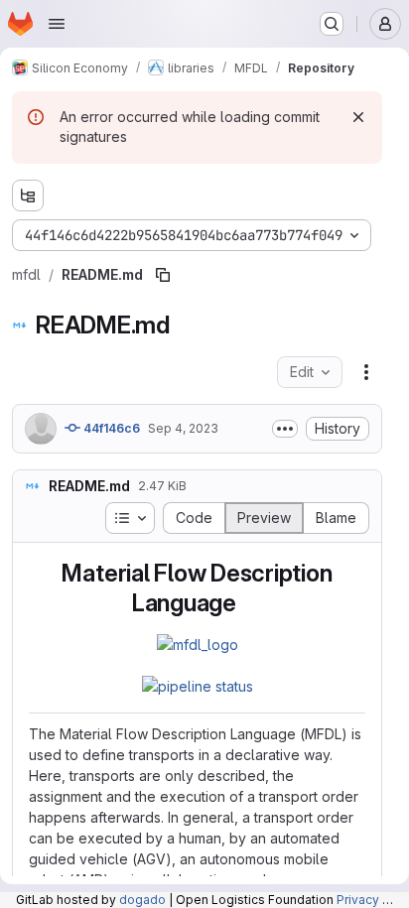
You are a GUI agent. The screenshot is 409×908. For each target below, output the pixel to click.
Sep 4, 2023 (183, 428)
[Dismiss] (358, 117)
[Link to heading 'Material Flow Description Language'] (249, 602)
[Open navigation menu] (56, 24)
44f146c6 (110, 428)
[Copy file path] (163, 275)
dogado (142, 899)
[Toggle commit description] (285, 429)
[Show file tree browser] (28, 195)
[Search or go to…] (331, 24)
